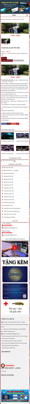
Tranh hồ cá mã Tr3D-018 (7, 141)
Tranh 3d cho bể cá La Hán (13, 53)
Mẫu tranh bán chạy (8, 167)
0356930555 (8, 225)
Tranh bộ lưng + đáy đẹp (9, 217)
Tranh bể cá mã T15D (9, 199)
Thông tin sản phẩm (7, 60)
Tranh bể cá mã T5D (8, 179)
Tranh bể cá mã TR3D (9, 173)
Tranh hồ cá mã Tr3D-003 (22, 141)
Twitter (8, 123)
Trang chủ (2, 19)
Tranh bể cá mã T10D (9, 190)
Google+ (13, 123)
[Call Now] (3, 366)
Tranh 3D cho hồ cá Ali (9, 202)
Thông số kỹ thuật (18, 60)
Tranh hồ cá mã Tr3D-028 (22, 153)
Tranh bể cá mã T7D (8, 185)
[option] (5, 41)
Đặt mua (4, 58)
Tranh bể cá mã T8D (8, 188)
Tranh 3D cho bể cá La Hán (10, 214)
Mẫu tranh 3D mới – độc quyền (11, 170)
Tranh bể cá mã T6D (8, 182)
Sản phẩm (8, 19)
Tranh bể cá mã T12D (9, 196)
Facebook (4, 123)
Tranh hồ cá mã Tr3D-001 (7, 153)
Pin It (17, 123)
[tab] (7, 60)
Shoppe (4, 371)
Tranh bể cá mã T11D (9, 193)
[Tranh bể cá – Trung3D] (15, 6)
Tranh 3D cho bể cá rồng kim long (11, 211)
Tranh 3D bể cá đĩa (8, 205)
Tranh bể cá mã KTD (8, 176)
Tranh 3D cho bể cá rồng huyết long (12, 208)
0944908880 (8, 233)
